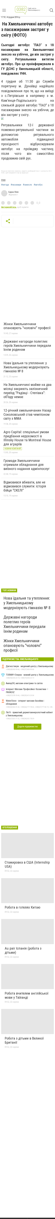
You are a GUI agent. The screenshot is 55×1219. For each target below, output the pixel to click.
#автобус (38, 184)
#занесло (27, 184)
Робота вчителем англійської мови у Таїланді (26, 995)
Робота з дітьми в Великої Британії (24, 1040)
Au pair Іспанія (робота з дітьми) (23, 950)
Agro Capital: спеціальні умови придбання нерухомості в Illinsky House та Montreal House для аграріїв (27, 438)
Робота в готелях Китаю (22, 907)
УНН (3, 180)
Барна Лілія (13, 192)
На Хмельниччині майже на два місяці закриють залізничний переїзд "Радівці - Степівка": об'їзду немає (27, 391)
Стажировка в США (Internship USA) (27, 864)
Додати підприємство (27, 726)
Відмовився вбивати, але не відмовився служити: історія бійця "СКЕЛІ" (25, 486)
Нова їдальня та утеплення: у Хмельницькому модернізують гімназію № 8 (26, 367)
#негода (5, 184)
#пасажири (16, 184)
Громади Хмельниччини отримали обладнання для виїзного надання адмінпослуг (27, 465)
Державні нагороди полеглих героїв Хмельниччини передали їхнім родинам (27, 345)
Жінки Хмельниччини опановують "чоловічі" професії (27, 326)
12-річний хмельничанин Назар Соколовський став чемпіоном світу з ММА (27, 414)
